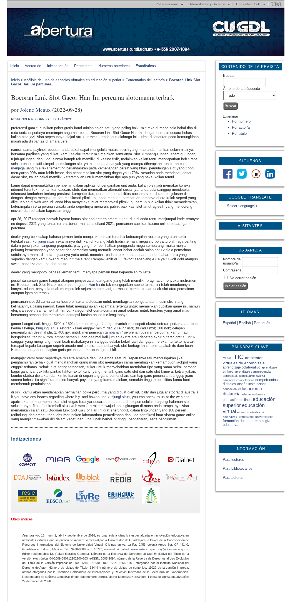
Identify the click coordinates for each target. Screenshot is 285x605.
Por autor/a (241, 127)
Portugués (262, 323)
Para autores (233, 478)
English (245, 323)
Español (229, 323)
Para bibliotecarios (237, 468)
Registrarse (83, 66)
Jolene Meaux (35, 109)
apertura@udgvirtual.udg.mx (169, 549)
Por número (241, 121)
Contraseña (232, 270)
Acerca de (33, 66)
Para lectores (233, 459)
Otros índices (22, 519)
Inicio (14, 66)
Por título (239, 133)
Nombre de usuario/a (232, 261)
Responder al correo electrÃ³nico (41, 119)
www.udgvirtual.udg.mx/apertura (126, 549)
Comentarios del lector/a (145, 80)
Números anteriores (114, 66)
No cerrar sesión (243, 278)
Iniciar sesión (57, 66)
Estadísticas (146, 66)
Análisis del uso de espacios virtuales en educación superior (72, 80)
